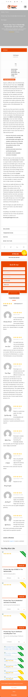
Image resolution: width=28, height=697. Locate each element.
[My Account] (14, 1)
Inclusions (6, 229)
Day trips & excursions (9, 79)
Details (5, 50)
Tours (6, 12)
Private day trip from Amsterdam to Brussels (14, 678)
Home (2, 12)
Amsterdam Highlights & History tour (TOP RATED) (14, 654)
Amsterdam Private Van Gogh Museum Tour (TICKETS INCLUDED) (14, 648)
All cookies (14, 687)
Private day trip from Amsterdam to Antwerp (14, 672)
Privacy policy (14, 694)
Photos (5, 237)
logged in (12, 541)
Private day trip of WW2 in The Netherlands (15, 666)
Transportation (8, 233)
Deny (14, 691)
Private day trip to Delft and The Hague (14, 660)
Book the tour (7, 241)
